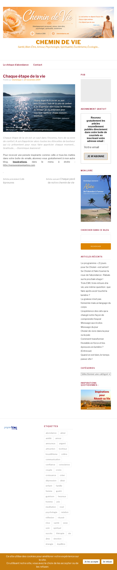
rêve (48, 523)
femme (49, 491)
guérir (59, 491)
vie (69, 533)
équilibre (61, 544)
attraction (50, 449)
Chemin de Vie (58, 42)
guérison (50, 496)
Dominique (16, 80)
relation (64, 512)
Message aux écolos (91, 323)
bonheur (63, 449)
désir (62, 480)
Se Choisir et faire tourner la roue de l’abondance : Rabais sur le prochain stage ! (95, 275)
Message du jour (89, 327)
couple (49, 470)
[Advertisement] (96, 90)
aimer (63, 433)
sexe (65, 523)
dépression (51, 480)
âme (48, 538)
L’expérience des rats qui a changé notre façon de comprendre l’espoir (94, 315)
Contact (37, 64)
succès (49, 533)
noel (62, 507)
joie (58, 501)
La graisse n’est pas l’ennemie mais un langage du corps (96, 303)
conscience (64, 464)
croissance (51, 475)
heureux (62, 496)
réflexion (50, 517)
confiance (50, 464)
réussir (61, 517)
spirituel (57, 528)
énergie (49, 544)
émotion (57, 538)
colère (64, 454)
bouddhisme (51, 454)
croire (58, 470)
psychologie (51, 512)
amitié (48, 438)
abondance (51, 433)
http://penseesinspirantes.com (19, 165)
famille (59, 486)
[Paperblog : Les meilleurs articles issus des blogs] (10, 429)
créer (62, 475)
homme (49, 501)
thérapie (60, 533)
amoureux (50, 443)
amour (58, 438)
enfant (49, 486)
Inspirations (20, 161)
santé (56, 523)
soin (48, 528)
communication (53, 459)
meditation (51, 507)
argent (62, 443)
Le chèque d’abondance (16, 64)
